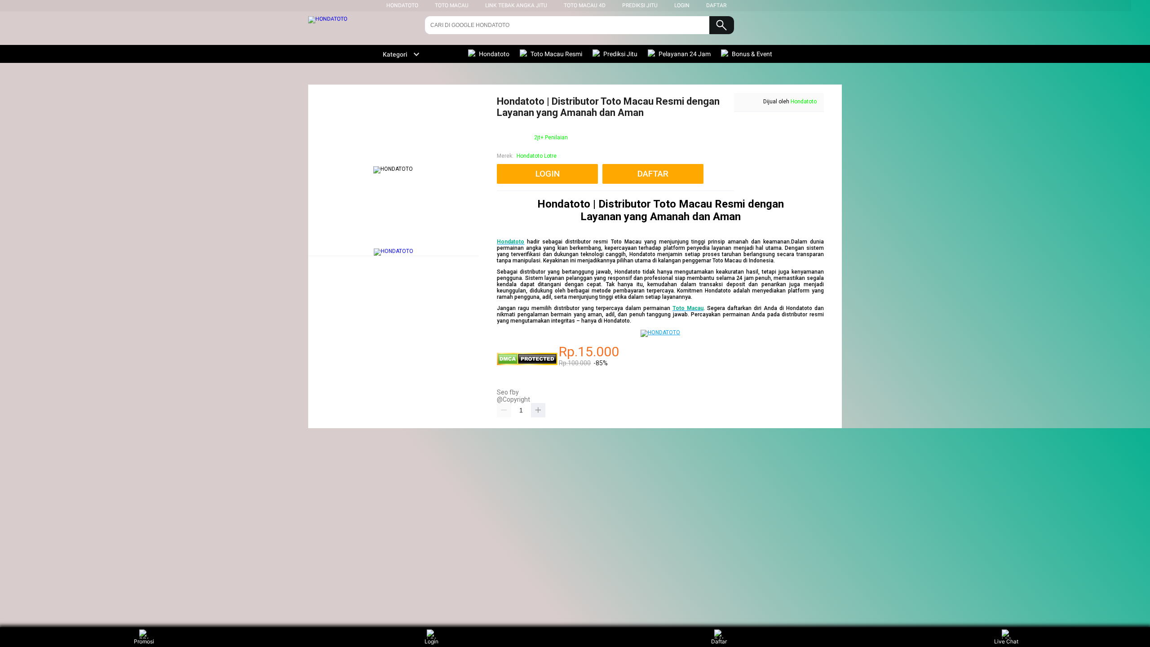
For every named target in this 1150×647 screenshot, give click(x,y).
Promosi (144, 641)
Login (431, 641)
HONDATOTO (402, 5)
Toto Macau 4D (585, 5)
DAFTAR (716, 5)
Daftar (719, 641)
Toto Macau (452, 5)
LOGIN (682, 5)
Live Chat (1006, 641)
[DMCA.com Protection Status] (527, 363)
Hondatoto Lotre (537, 156)
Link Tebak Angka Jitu (516, 5)
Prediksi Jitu (640, 5)
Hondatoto (804, 101)
